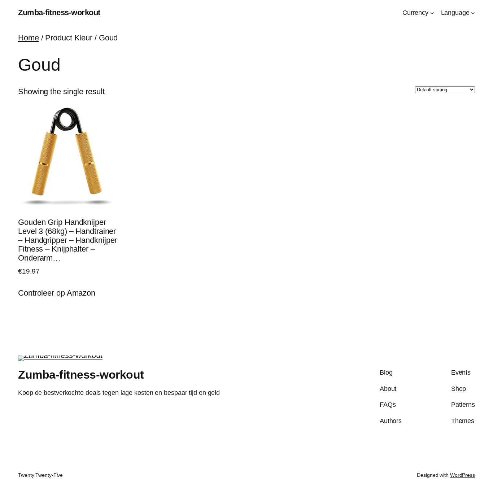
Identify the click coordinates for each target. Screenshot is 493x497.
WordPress (462, 475)
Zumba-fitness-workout (59, 12)
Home (28, 37)
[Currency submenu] (432, 13)
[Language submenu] (473, 13)
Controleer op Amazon (56, 292)
